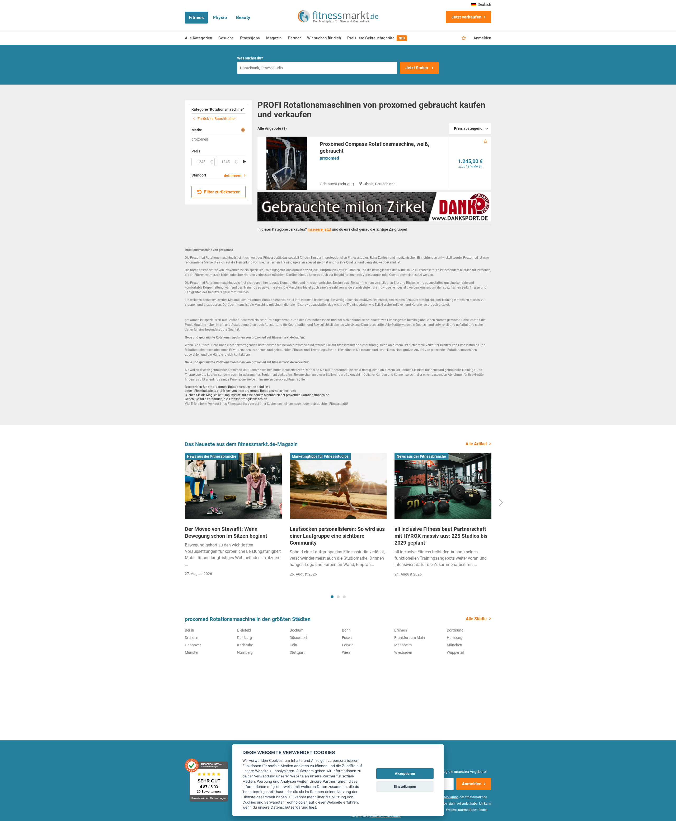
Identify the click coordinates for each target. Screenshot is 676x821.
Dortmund (455, 630)
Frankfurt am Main (409, 638)
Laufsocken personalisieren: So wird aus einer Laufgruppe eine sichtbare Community (337, 536)
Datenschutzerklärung (386, 816)
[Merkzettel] (464, 38)
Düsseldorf (298, 638)
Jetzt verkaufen (466, 17)
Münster (192, 652)
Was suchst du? (250, 58)
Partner (294, 38)
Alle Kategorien (198, 38)
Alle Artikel (476, 443)
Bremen (400, 630)
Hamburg (454, 638)
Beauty (243, 17)
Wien (346, 652)
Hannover (193, 645)
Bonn (346, 630)
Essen (347, 638)
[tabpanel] (233, 516)
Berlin (189, 630)
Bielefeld (244, 630)
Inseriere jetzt (319, 229)
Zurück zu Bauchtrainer (216, 119)
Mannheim (403, 645)
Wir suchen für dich (324, 38)
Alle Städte (476, 618)
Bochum (296, 630)
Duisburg (244, 638)
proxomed (329, 158)
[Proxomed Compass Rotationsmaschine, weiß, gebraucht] (286, 163)
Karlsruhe (245, 645)
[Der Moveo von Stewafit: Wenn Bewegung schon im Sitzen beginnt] (233, 486)
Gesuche (226, 38)
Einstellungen (405, 786)
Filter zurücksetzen (222, 191)
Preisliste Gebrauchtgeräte (376, 38)
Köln (293, 645)
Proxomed (197, 257)
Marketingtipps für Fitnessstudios (320, 456)
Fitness (196, 17)
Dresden (191, 638)
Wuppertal (455, 652)
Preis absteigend (468, 128)
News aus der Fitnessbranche (211, 456)
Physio (220, 17)
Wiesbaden (403, 652)
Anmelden (482, 38)
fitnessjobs (250, 38)
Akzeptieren (405, 774)
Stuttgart (297, 652)
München (454, 645)
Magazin (273, 38)
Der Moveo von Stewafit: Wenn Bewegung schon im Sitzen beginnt (226, 532)
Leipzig (348, 645)
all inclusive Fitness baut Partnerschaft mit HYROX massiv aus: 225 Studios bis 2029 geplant (441, 536)
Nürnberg (245, 652)
